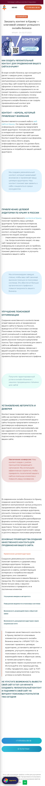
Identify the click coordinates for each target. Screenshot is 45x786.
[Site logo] (4, 7)
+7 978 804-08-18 (23, 741)
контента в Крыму (33, 218)
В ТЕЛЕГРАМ (23, 749)
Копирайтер (22, 16)
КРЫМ (15, 33)
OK (25, 782)
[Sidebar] (2, 238)
